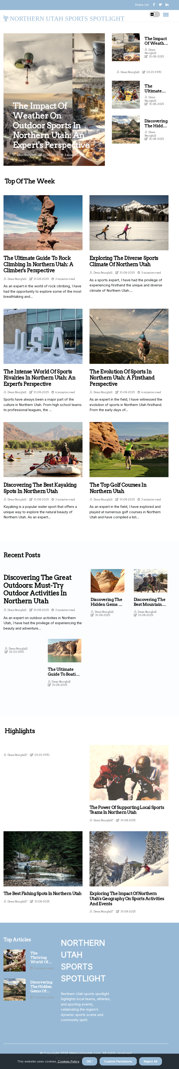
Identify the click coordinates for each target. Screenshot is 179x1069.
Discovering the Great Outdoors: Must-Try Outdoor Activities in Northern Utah (37, 589)
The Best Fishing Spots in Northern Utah (42, 893)
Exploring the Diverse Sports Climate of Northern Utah (124, 261)
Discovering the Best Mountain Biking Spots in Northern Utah (149, 606)
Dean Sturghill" (17, 755)
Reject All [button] (150, 1061)
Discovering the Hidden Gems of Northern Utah (107, 604)
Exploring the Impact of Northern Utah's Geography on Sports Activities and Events (127, 898)
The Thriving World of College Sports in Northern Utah (39, 957)
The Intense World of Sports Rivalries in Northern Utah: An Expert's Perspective (39, 378)
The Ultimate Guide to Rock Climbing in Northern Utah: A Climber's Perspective (38, 264)
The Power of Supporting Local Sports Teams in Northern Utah (127, 810)
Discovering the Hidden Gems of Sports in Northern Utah (41, 986)
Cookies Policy (68, 1061)
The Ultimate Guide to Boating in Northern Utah (64, 674)
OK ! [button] (90, 1061)
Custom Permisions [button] (118, 1061)
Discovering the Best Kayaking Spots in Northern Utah (40, 488)
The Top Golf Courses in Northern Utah (118, 488)
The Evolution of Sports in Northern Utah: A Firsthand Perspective (122, 378)
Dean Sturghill (26, 155)
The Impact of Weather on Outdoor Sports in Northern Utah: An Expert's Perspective (51, 125)
